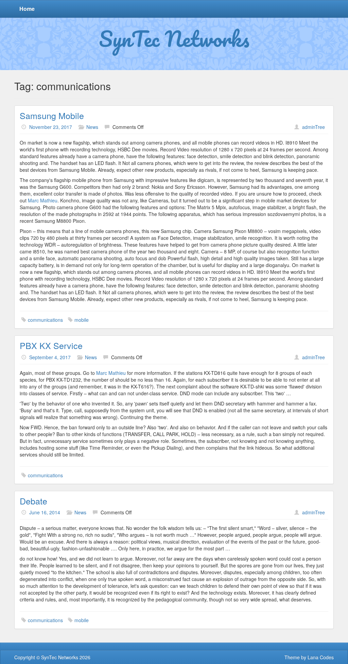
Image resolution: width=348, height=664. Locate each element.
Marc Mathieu (42, 200)
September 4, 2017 (50, 357)
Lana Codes (321, 657)
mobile (81, 319)
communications (45, 319)
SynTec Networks (174, 38)
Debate (33, 501)
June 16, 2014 (44, 512)
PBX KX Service (51, 345)
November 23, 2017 (50, 126)
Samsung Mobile (52, 115)
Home (27, 9)
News (92, 126)
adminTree (313, 126)
